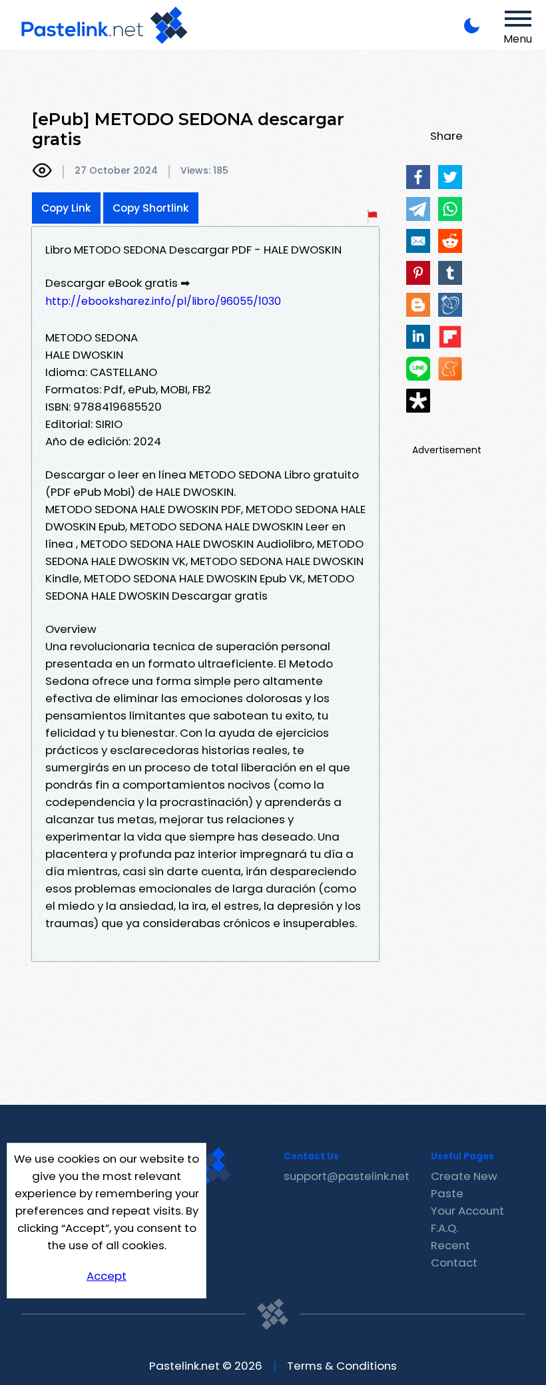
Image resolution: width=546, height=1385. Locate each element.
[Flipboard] (450, 337)
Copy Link (66, 208)
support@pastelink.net (347, 1176)
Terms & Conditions (342, 1366)
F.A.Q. (444, 1228)
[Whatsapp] (450, 209)
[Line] (418, 369)
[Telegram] (418, 209)
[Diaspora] (418, 401)
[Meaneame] (450, 369)
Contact (454, 1263)
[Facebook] (418, 177)
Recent (450, 1245)
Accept (107, 1276)
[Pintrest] (418, 273)
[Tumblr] (450, 273)
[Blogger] (418, 305)
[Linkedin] (418, 337)
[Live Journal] (450, 305)
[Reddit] (450, 241)
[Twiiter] (450, 177)
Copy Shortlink (151, 208)
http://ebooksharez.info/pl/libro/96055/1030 (163, 301)
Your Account (467, 1211)
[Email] (418, 241)
